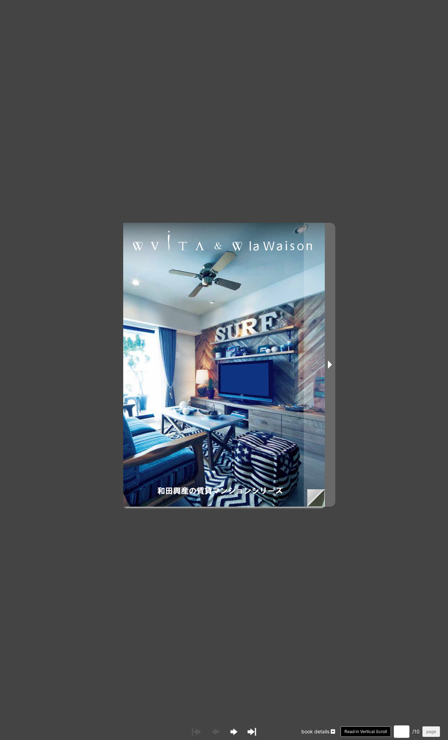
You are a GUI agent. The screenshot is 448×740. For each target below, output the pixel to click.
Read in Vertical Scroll (365, 731)
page (431, 731)
